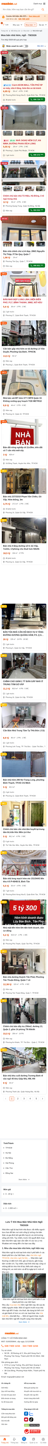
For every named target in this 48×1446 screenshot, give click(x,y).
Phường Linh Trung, (13, 746)
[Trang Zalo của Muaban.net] (31, 1414)
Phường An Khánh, (13, 1042)
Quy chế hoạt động (7, 1391)
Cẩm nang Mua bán (8, 1414)
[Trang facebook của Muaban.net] (26, 1414)
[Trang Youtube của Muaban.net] (26, 1419)
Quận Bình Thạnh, (22, 315)
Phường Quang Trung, (14, 206)
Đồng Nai (9, 1173)
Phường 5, (10, 648)
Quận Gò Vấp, (20, 513)
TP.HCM (42, 95)
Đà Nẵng (9, 1158)
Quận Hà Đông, (28, 206)
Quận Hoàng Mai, (27, 1092)
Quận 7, (23, 261)
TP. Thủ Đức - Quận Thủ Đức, (32, 746)
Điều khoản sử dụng (8, 1398)
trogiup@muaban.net (15, 1377)
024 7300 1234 (30, 1346)
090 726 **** (38, 99)
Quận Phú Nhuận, (21, 151)
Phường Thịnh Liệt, (13, 1092)
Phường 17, (10, 315)
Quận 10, (18, 414)
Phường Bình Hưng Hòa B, (16, 95)
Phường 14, (10, 513)
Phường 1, (10, 151)
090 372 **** (38, 155)
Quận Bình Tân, (32, 95)
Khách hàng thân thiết (31, 1398)
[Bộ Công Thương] (32, 1434)
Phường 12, (10, 414)
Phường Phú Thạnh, (13, 944)
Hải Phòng (10, 1163)
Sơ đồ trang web (7, 1402)
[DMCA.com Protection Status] (32, 1426)
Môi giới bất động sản (8, 1417)
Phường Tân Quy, (12, 261)
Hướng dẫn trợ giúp (31, 1402)
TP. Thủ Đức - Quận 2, (29, 1042)
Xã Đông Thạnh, (12, 463)
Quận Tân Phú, (27, 944)
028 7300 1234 (23, 19)
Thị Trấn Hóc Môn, (12, 845)
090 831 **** (38, 265)
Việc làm (4, 1424)
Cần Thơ (9, 1168)
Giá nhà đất (5, 1421)
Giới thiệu (4, 1388)
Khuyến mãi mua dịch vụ (32, 1391)
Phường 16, (10, 697)
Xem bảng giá (34, 16)
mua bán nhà (15, 1305)
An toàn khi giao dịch (8, 1395)
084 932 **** (38, 210)
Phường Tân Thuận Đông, (15, 993)
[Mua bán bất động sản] (9, 3)
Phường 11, (10, 562)
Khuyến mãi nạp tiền (31, 1395)
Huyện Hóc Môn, (24, 463)
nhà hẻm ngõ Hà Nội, (19, 1258)
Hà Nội (37, 206)
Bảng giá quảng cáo (31, 1388)
